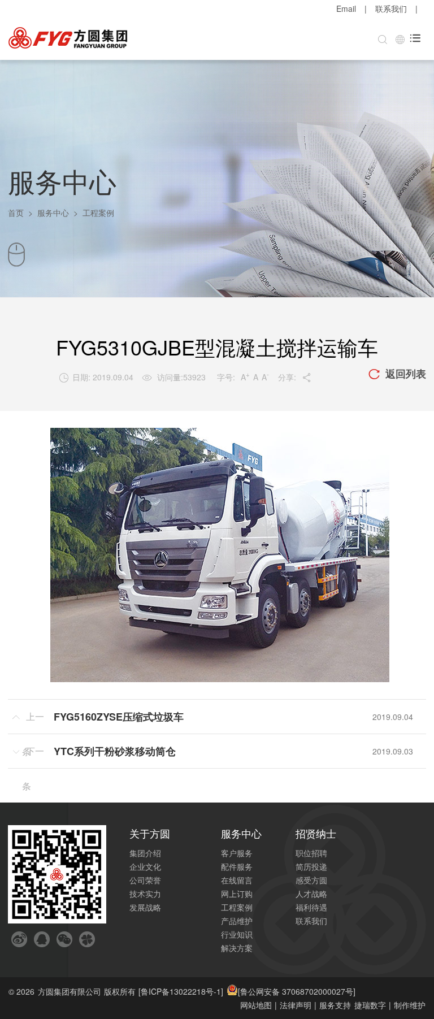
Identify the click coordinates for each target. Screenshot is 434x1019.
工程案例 (237, 907)
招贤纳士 (316, 833)
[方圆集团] (68, 38)
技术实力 (145, 893)
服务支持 (335, 1005)
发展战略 (145, 907)
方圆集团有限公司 (69, 991)
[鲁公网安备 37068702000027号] (296, 991)
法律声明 (295, 1005)
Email (346, 8)
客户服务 (237, 852)
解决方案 (237, 947)
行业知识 (237, 934)
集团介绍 (145, 852)
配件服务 (237, 866)
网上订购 (237, 893)
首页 (16, 212)
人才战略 (311, 893)
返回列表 (397, 373)
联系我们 (391, 8)
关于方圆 (149, 833)
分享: (294, 377)
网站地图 (256, 1005)
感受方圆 (311, 880)
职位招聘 (311, 852)
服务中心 (53, 212)
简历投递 (311, 866)
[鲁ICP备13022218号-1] (180, 991)
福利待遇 (311, 907)
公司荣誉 (145, 880)
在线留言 (237, 880)
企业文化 (145, 866)
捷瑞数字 (370, 1005)
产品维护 (237, 920)
